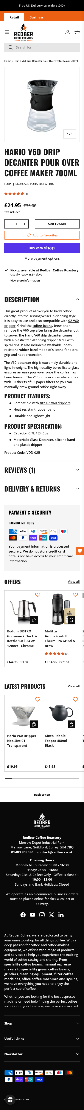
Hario (7, 184)
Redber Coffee (21, 1099)
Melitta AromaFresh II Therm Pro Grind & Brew (60, 638)
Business (37, 17)
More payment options (42, 258)
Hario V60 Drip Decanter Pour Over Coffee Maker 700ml (46, 61)
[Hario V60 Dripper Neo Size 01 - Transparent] (23, 714)
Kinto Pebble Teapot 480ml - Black (57, 741)
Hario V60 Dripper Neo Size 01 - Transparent (21, 741)
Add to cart (57, 224)
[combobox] (42, 47)
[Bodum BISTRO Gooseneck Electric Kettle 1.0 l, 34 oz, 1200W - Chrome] (23, 609)
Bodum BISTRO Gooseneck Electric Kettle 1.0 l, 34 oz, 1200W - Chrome (22, 638)
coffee (67, 311)
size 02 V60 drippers (55, 403)
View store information (25, 280)
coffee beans (42, 325)
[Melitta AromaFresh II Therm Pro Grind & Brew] (61, 609)
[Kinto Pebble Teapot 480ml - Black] (61, 714)
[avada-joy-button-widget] (10, 1100)
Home (7, 61)
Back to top (42, 794)
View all (74, 581)
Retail (14, 17)
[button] (77, 32)
